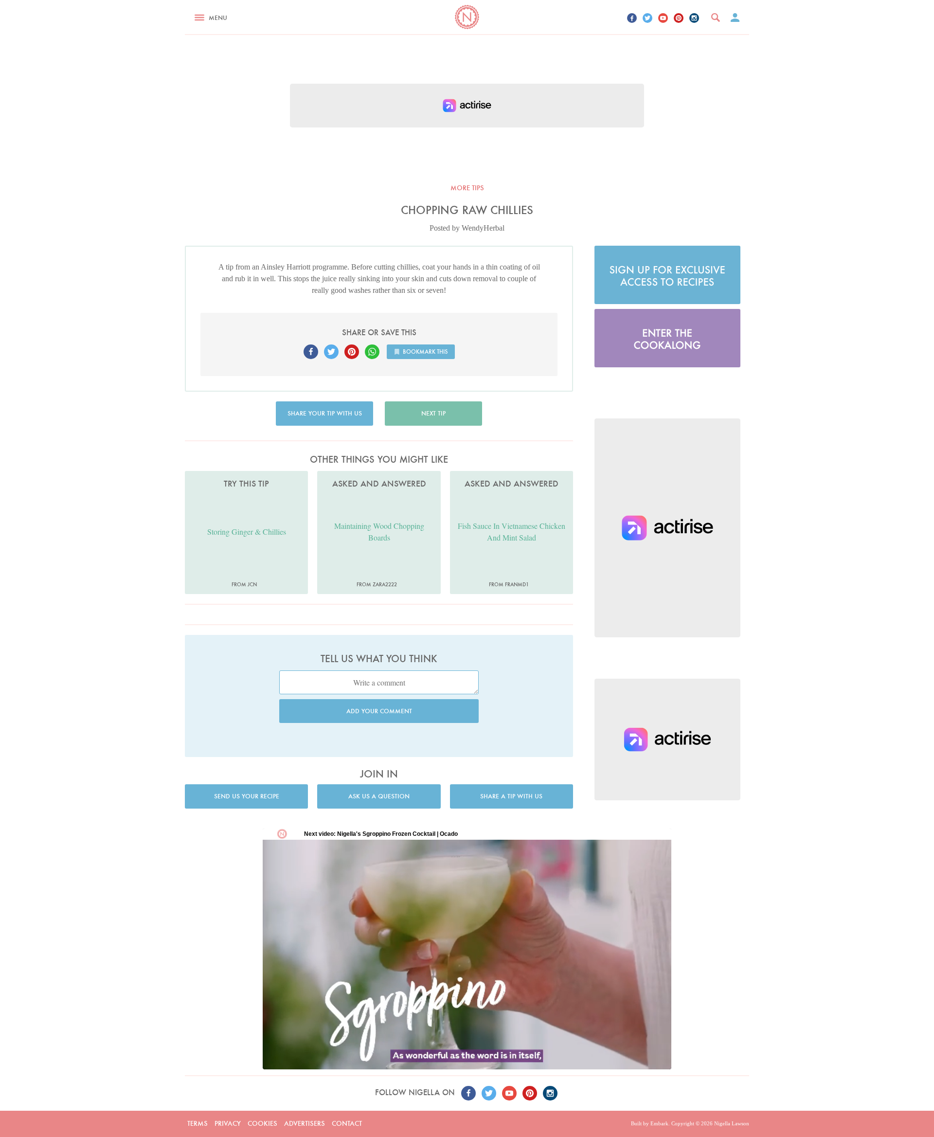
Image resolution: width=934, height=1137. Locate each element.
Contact (347, 1123)
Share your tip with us (324, 413)
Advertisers (304, 1123)
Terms (197, 1123)
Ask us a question (379, 796)
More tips (467, 187)
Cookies (262, 1123)
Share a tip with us (511, 796)
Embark (659, 1123)
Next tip (433, 413)
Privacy (228, 1123)
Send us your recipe (246, 796)
